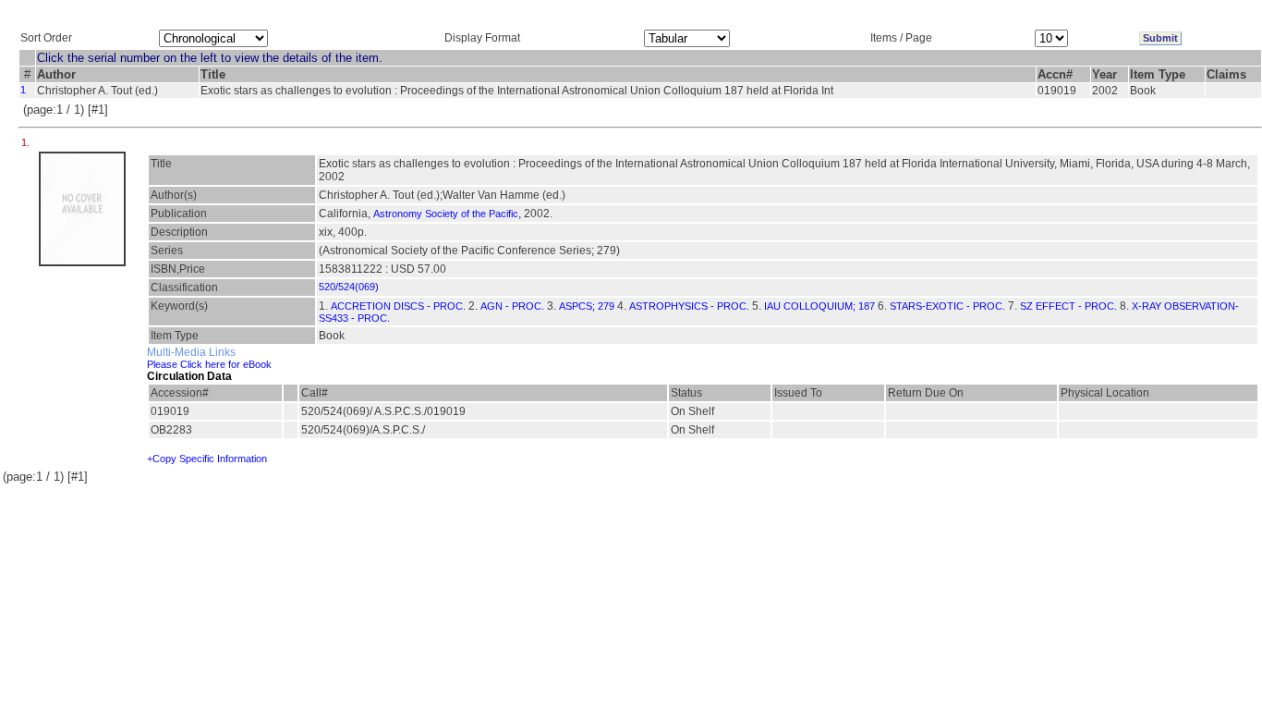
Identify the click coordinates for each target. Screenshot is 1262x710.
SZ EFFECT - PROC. (1068, 306)
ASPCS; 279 (586, 306)
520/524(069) (349, 286)
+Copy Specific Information (207, 458)
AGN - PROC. (512, 306)
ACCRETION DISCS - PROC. (398, 306)
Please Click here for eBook (209, 364)
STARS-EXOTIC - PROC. (947, 306)
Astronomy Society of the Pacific (445, 213)
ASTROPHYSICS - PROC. (689, 306)
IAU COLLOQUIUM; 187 (819, 306)
